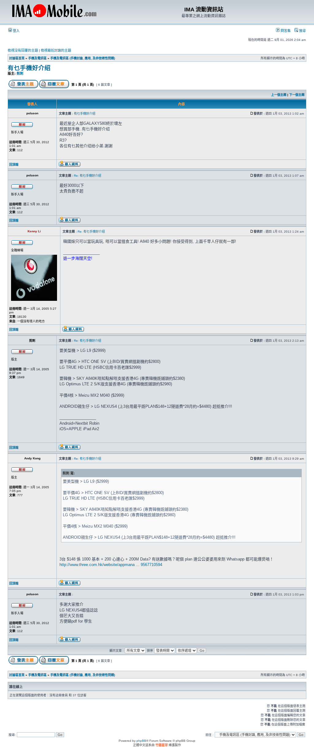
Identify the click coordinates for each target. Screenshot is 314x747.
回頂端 (13, 164)
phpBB (141, 740)
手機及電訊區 (37, 58)
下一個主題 (296, 94)
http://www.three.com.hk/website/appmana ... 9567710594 (110, 564)
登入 (16, 31)
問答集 (285, 31)
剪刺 (20, 73)
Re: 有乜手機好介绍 (87, 175)
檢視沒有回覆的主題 (23, 50)
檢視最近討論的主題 (56, 50)
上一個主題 (278, 94)
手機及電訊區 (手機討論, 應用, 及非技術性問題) (82, 58)
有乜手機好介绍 (29, 68)
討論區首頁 (17, 58)
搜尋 (302, 31)
